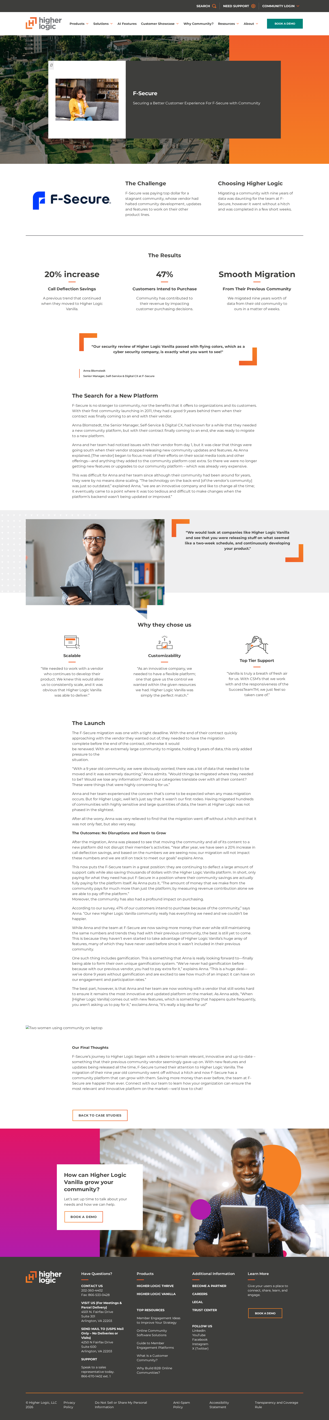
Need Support (236, 6)
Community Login (278, 6)
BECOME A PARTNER (209, 1286)
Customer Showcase (158, 24)
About (249, 24)
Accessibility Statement (219, 1405)
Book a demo (83, 1217)
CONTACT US (92, 1286)
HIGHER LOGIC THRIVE (155, 1286)
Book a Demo (285, 23)
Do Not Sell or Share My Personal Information (121, 1405)
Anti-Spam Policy (181, 1405)
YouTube (198, 1335)
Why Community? (199, 24)
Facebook (199, 1340)
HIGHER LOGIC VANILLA (156, 1294)
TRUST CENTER (204, 1310)
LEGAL (197, 1302)
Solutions (101, 24)
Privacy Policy (69, 1405)
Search (203, 6)
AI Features (127, 24)
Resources (226, 24)
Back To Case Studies (100, 1115)
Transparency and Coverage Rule (276, 1405)
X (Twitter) (200, 1348)
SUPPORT (89, 1359)
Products (77, 24)
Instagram (200, 1344)
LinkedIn (198, 1331)
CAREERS (199, 1294)
